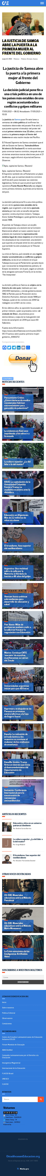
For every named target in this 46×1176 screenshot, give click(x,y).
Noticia (23, 59)
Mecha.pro (24, 1169)
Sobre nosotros (8, 1008)
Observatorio (7, 1018)
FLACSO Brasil (7, 1073)
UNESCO (5, 1079)
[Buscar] (41, 1099)
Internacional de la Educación (13, 1068)
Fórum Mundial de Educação (13, 1045)
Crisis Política (7, 379)
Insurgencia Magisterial (11, 1063)
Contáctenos (7, 1024)
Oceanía (29, 59)
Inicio (4, 1002)
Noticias (16, 59)
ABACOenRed (7, 1050)
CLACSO (5, 1084)
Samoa (35, 59)
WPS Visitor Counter (18, 1124)
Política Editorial (8, 1013)
